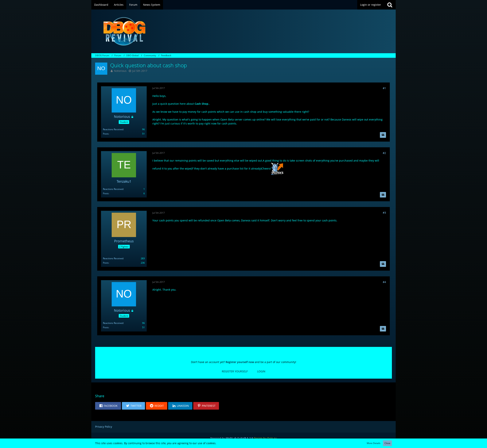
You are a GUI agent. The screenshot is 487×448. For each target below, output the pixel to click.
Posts (106, 133)
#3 (384, 212)
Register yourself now (240, 362)
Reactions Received (113, 129)
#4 (384, 282)
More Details (373, 443)
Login (261, 371)
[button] (108, 406)
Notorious (120, 71)
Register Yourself (235, 371)
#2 (384, 153)
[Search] (390, 5)
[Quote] (383, 135)
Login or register (370, 4)
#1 (384, 88)
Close (387, 443)
